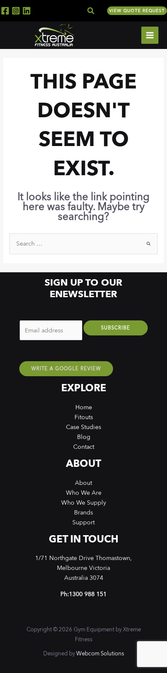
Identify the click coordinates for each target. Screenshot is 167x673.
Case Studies (83, 426)
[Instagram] (16, 11)
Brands (83, 512)
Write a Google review (66, 369)
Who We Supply (83, 502)
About (83, 482)
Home (83, 407)
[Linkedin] (26, 11)
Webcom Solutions (100, 653)
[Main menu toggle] (149, 35)
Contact (83, 446)
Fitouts (84, 417)
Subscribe (115, 328)
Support (83, 522)
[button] (91, 11)
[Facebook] (5, 11)
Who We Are (83, 492)
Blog (83, 436)
